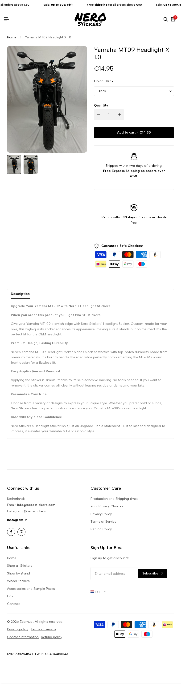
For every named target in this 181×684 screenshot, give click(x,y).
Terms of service (43, 629)
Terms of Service (103, 522)
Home (11, 37)
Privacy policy (17, 629)
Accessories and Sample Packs (31, 589)
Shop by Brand (18, 573)
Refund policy (51, 637)
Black (102, 91)
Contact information (23, 637)
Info (10, 596)
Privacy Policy (101, 514)
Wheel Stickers (18, 581)
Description (20, 294)
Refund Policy (101, 529)
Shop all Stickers (19, 566)
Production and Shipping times (114, 499)
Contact (13, 604)
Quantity (101, 105)
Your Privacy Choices (106, 506)
